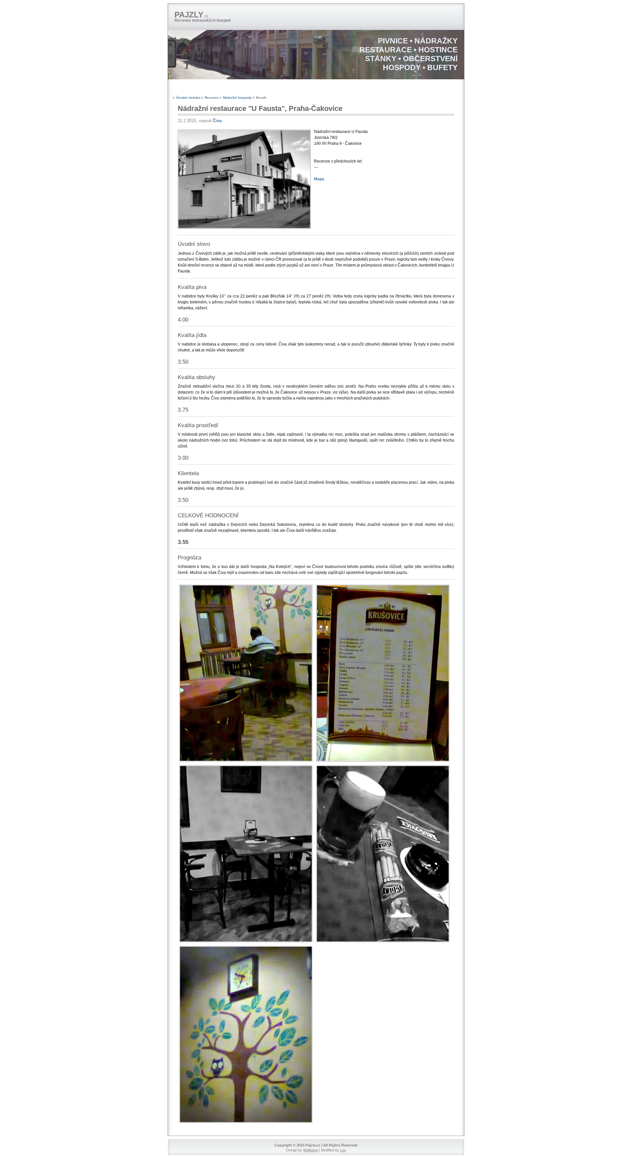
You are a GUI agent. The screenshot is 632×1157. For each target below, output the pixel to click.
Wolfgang (310, 1150)
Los (343, 1150)
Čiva (217, 120)
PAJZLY (191, 14)
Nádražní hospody (237, 97)
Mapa (319, 179)
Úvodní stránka (188, 97)
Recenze (212, 97)
